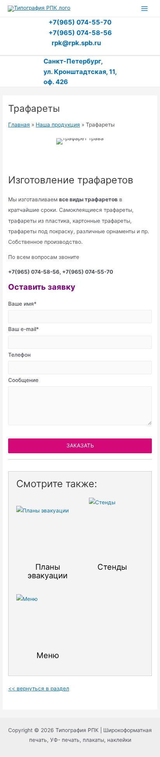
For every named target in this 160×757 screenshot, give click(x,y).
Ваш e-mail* (23, 329)
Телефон (19, 355)
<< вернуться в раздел (38, 688)
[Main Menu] (145, 8)
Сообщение (23, 380)
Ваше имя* (22, 304)
